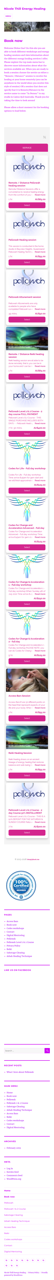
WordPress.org (14, 1179)
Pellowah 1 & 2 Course (17, 1103)
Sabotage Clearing (16, 952)
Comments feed (14, 1175)
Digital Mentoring (16, 935)
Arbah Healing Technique (19, 956)
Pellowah (11, 938)
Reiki (9, 949)
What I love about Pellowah (20, 1072)
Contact (10, 932)
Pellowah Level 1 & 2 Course (20, 942)
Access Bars (12, 921)
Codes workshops (15, 928)
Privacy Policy (13, 945)
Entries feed (13, 1172)
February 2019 (14, 1148)
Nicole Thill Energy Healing (24, 8)
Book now (12, 925)
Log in (10, 1168)
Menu (8, 16)
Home (10, 1092)
